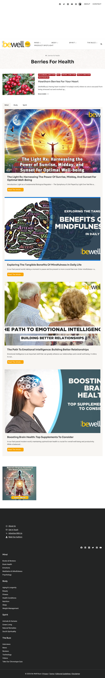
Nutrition (5, 601)
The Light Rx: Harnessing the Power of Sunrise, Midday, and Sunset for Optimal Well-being (51, 178)
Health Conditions (83, 75)
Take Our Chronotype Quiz (12, 661)
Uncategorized (43, 77)
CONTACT (97, 4)
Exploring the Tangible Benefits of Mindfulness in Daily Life (44, 264)
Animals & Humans (9, 621)
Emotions (6, 568)
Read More (43, 94)
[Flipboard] (80, 4)
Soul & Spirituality (9, 631)
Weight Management (10, 608)
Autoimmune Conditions (46, 75)
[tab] (6, 105)
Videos (5, 658)
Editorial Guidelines (63, 673)
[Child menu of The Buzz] (66, 44)
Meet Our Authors (15, 537)
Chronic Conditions (69, 75)
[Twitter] (64, 4)
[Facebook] (60, 4)
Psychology (6, 574)
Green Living (7, 624)
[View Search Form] (101, 44)
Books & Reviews (9, 561)
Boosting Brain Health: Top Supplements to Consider (40, 437)
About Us (12, 526)
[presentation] (18, 84)
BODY (58, 75)
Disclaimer (76, 673)
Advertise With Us (15, 533)
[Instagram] (68, 4)
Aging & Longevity (9, 587)
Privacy (45, 673)
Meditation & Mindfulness (12, 571)
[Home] (46, 56)
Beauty (5, 591)
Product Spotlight (43, 45)
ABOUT (87, 4)
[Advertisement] (52, 23)
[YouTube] (72, 4)
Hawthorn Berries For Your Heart (58, 81)
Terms (51, 673)
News (4, 647)
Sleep (4, 605)
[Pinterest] (76, 4)
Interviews (6, 644)
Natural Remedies (9, 628)
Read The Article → (16, 189)
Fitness (5, 594)
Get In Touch (13, 529)
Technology (6, 654)
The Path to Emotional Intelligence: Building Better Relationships (48, 349)
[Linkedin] (85, 547)
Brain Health (7, 564)
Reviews (5, 651)
